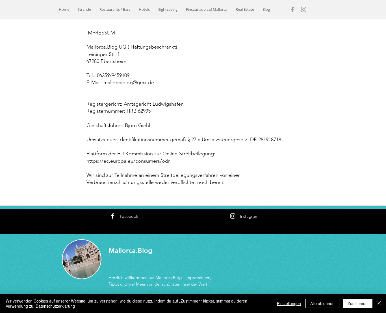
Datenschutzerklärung (55, 306)
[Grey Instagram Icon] (303, 9)
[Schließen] (379, 303)
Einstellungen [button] (289, 303)
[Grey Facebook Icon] (292, 9)
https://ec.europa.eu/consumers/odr (128, 161)
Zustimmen (358, 303)
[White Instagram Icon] (232, 215)
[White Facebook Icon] (112, 215)
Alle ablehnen (322, 303)
